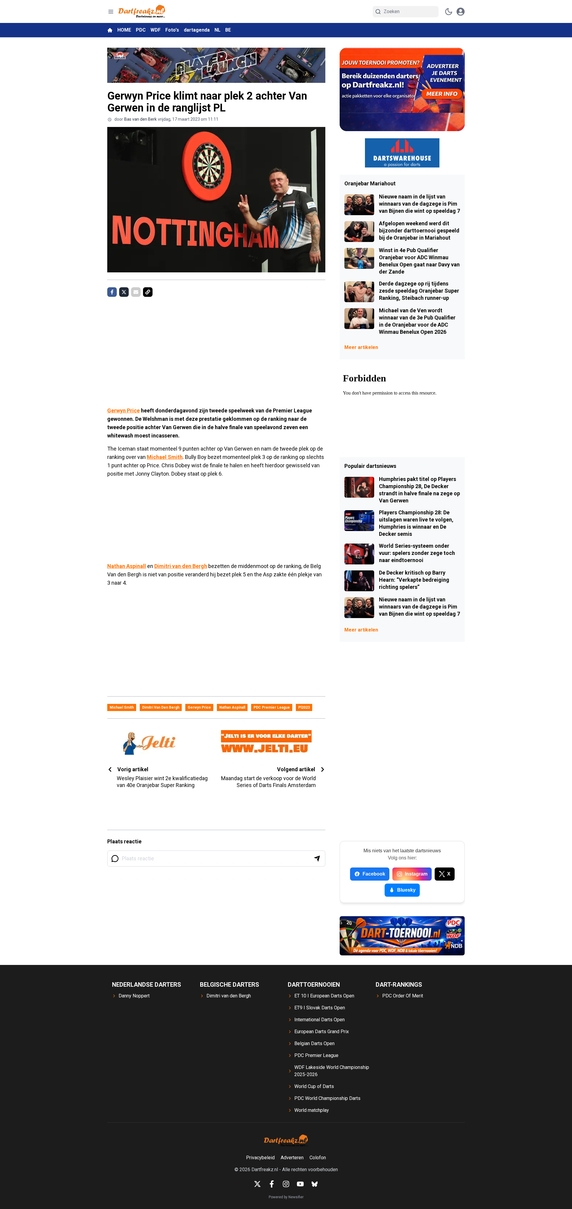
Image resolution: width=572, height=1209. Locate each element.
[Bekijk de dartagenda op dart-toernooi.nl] (402, 935)
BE (228, 30)
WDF (155, 30)
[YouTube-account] (300, 1184)
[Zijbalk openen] (110, 11)
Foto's (172, 30)
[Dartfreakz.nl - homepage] (142, 11)
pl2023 (304, 707)
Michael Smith (165, 457)
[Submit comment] (317, 858)
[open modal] (460, 11)
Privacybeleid (260, 1157)
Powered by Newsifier (286, 1197)
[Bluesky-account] (314, 1184)
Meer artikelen (361, 347)
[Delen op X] (124, 292)
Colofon (318, 1157)
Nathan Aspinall (126, 566)
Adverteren (292, 1157)
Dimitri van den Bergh (180, 566)
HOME (124, 30)
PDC (141, 30)
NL (217, 30)
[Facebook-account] (271, 1184)
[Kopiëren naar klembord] (148, 292)
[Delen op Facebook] (112, 292)
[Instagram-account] (286, 1184)
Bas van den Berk (140, 119)
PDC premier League (272, 707)
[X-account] (257, 1184)
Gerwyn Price (123, 410)
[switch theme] (448, 11)
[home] (110, 30)
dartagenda (197, 30)
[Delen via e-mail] (136, 292)
